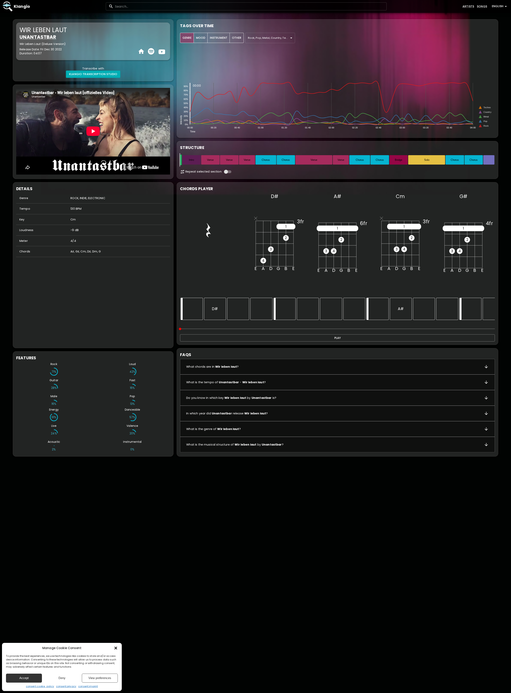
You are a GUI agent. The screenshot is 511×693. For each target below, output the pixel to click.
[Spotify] (151, 51)
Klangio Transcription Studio (93, 74)
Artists (468, 6)
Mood (200, 38)
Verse (210, 159)
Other (236, 38)
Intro (191, 159)
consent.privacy (66, 686)
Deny (61, 678)
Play (337, 338)
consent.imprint (88, 686)
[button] (116, 648)
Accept (24, 678)
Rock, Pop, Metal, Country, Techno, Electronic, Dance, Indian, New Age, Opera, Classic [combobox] (271, 38)
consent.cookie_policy (40, 686)
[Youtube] (161, 51)
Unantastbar (38, 37)
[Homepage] (141, 51)
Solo (426, 159)
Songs (482, 6)
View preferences (99, 678)
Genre (186, 38)
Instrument (218, 38)
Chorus (266, 159)
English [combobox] (497, 6)
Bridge (398, 159)
